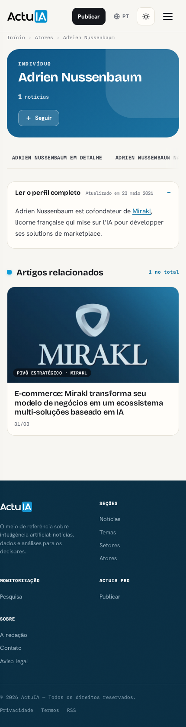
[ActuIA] (27, 16)
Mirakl (141, 210)
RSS (71, 710)
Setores (109, 545)
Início (16, 37)
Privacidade (16, 710)
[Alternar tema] (146, 16)
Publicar (89, 16)
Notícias (109, 519)
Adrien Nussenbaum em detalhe (57, 158)
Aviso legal (14, 661)
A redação (13, 635)
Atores (44, 37)
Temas (107, 532)
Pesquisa (11, 596)
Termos (50, 710)
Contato (11, 648)
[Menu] (167, 16)
